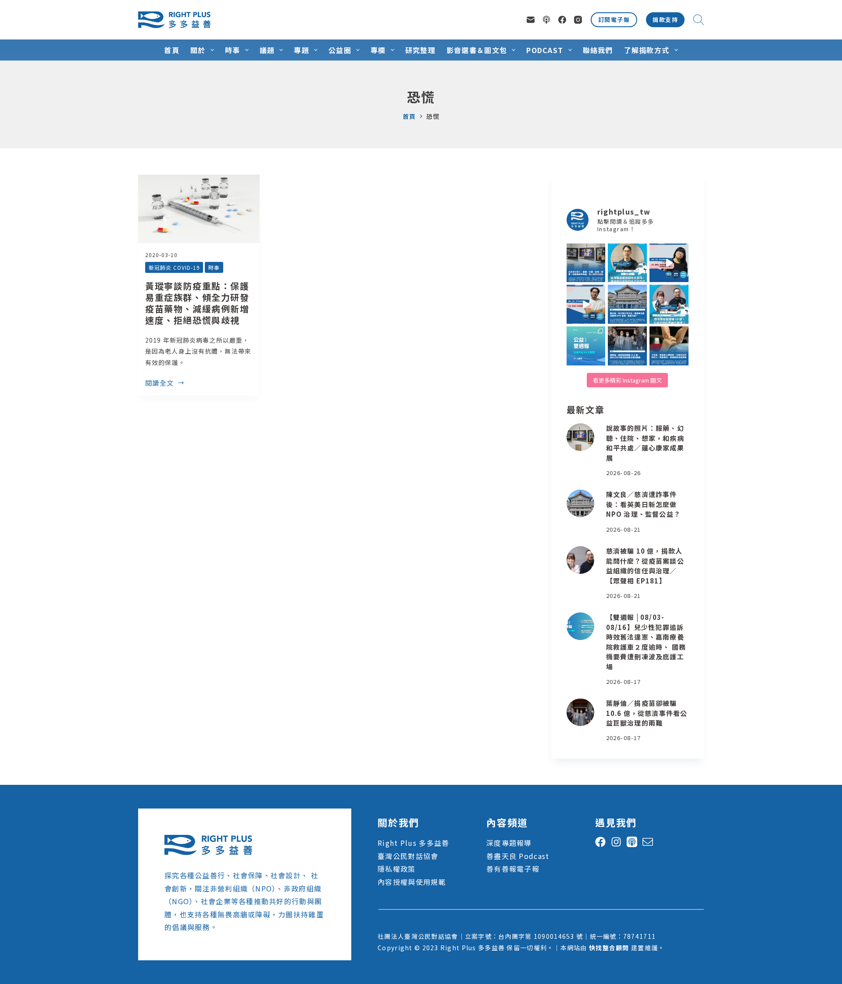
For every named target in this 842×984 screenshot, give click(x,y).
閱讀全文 (159, 383)
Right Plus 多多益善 (413, 842)
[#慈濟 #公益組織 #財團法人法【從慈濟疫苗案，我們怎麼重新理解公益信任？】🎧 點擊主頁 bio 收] (669, 304)
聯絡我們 (598, 50)
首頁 (171, 50)
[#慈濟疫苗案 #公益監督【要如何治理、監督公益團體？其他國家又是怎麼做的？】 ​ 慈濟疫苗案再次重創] (627, 304)
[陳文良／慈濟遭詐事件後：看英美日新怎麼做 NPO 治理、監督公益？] (580, 503)
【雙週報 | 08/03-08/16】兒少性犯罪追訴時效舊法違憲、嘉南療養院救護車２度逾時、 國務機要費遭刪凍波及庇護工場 (646, 641)
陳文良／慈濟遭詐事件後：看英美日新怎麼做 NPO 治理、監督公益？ (643, 504)
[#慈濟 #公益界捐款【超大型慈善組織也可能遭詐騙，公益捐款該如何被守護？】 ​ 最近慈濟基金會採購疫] (627, 345)
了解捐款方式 (647, 50)
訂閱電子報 (614, 19)
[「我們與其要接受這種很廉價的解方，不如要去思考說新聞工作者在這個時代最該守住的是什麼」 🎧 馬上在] (586, 304)
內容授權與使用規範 (412, 882)
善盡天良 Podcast (517, 856)
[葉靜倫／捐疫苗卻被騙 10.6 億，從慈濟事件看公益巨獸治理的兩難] (580, 712)
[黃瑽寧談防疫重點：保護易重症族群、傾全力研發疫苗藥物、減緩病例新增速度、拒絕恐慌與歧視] (199, 209)
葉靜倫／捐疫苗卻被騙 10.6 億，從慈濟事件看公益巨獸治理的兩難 (647, 712)
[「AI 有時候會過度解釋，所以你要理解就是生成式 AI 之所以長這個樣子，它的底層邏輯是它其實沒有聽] (669, 263)
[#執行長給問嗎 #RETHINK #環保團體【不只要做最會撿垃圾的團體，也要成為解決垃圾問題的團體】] (627, 263)
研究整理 (420, 50)
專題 (301, 50)
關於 (198, 50)
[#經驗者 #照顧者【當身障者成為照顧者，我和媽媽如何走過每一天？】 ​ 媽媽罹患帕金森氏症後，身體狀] (669, 345)
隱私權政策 (396, 868)
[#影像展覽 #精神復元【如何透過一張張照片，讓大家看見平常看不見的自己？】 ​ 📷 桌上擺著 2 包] (586, 263)
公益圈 (339, 50)
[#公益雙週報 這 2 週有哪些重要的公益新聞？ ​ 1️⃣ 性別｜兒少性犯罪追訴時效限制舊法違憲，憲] (586, 345)
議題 (267, 50)
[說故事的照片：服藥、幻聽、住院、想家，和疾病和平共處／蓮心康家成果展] (580, 437)
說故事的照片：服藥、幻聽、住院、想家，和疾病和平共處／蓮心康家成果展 (645, 442)
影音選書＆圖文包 (476, 50)
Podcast (544, 50)
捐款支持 (665, 19)
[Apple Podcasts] (546, 20)
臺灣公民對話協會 (408, 856)
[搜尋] (698, 19)
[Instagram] (578, 20)
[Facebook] (562, 20)
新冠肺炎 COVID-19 (174, 267)
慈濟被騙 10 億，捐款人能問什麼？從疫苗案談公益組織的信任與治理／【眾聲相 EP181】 (645, 565)
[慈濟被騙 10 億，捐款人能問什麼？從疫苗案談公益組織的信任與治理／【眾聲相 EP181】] (580, 560)
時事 (232, 50)
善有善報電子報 (512, 868)
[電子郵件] (531, 20)
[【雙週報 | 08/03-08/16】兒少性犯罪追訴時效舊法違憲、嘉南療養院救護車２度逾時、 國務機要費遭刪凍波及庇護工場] (580, 626)
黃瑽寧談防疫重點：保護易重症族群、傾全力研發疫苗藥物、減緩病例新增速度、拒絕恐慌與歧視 (197, 302)
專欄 (378, 50)
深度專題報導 (509, 842)
